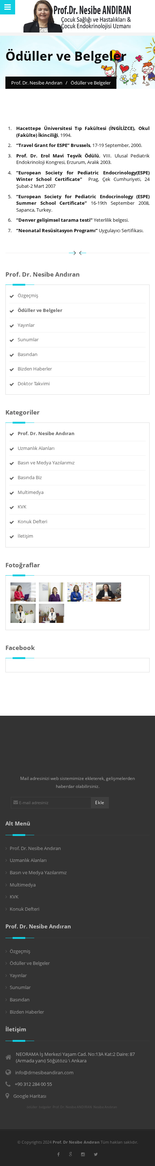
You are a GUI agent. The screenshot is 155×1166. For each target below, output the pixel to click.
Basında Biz (30, 477)
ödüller (32, 1107)
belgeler (45, 1107)
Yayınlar (26, 325)
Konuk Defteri (32, 521)
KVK (22, 506)
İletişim (25, 536)
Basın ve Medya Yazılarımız (46, 462)
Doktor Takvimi (34, 383)
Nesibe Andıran (105, 1107)
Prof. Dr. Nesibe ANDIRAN (72, 1107)
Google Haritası (29, 1096)
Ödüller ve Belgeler (30, 963)
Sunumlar (28, 339)
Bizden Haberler (35, 368)
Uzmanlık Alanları (36, 448)
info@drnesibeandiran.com (44, 1072)
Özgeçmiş (28, 295)
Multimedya (31, 492)
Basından (27, 354)
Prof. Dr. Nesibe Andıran (35, 848)
